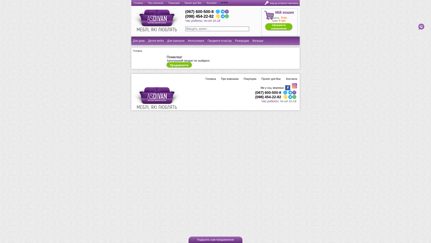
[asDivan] (156, 33)
